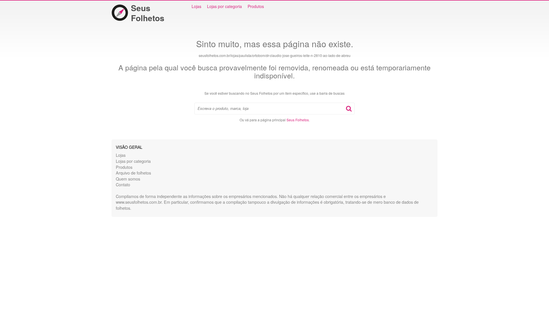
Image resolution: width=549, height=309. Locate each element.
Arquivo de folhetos (133, 173)
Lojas (196, 6)
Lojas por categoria (224, 6)
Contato (123, 184)
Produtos (256, 6)
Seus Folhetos (147, 13)
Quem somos (128, 179)
